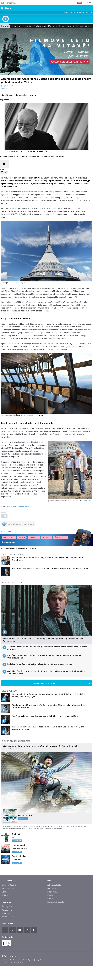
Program (68, 12)
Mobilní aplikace (9, 917)
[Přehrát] (4, 164)
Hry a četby (7, 537)
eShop (4, 895)
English (38, 960)
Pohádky (32, 537)
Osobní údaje (15, 960)
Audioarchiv (79, 12)
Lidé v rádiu (52, 892)
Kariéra (50, 895)
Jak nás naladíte (54, 885)
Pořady (27, 26)
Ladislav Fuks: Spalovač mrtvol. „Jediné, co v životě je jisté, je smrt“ (40, 664)
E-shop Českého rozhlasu (16, 741)
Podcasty (6, 913)
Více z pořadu (9, 691)
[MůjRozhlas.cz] (4, 100)
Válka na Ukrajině (9, 885)
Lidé (61, 26)
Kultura (5, 26)
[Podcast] (2, 172)
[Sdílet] (6, 172)
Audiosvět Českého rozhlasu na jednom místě (18, 548)
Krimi (21, 537)
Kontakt (50, 899)
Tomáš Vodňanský (17, 283)
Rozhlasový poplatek (56, 902)
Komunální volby (9, 888)
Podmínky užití (28, 960)
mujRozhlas (6, 532)
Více (88, 26)
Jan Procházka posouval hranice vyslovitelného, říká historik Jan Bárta (45, 716)
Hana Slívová (23, 507)
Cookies (5, 960)
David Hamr (87, 500)
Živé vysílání (59, 537)
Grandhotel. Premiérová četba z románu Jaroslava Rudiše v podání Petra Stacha (50, 568)
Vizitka (4, 89)
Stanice (5, 892)
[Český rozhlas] (8, 2)
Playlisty (52, 26)
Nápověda (51, 888)
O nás (79, 26)
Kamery (89, 12)
